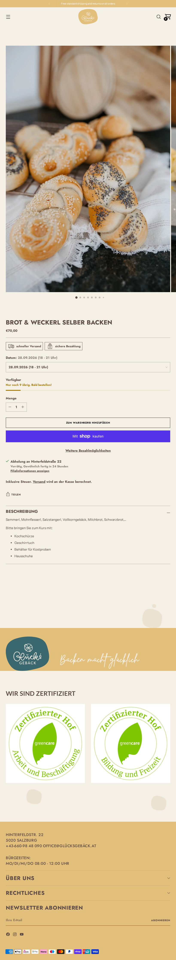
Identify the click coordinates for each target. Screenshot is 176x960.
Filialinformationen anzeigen (30, 471)
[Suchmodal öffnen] (158, 16)
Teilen (16, 494)
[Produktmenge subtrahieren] (23, 407)
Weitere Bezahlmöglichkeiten (88, 450)
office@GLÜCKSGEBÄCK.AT (69, 846)
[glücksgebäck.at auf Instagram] (15, 935)
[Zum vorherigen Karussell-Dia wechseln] (156, 587)
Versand (39, 481)
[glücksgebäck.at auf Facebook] (8, 935)
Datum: (31, 357)
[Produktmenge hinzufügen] (10, 407)
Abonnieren (160, 920)
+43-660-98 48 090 (24, 846)
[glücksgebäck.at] (88, 16)
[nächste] (127, 3)
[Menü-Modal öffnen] (8, 16)
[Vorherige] (49, 3)
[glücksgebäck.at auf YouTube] (22, 935)
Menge (11, 398)
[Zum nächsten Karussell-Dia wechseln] (166, 587)
